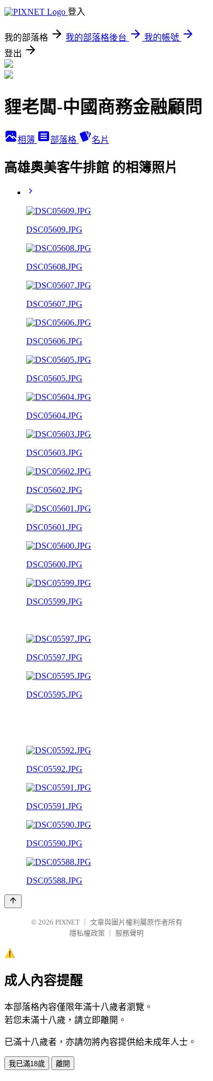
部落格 (64, 139)
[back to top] (13, 901)
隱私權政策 (87, 933)
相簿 (27, 139)
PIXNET (67, 922)
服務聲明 (129, 933)
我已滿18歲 (27, 1064)
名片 (100, 139)
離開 (63, 1064)
